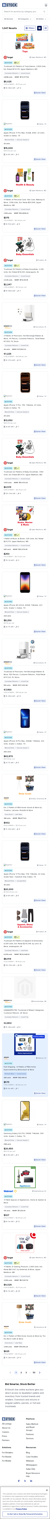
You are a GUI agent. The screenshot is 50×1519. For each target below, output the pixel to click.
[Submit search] (44, 12)
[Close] (47, 1490)
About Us (6, 1428)
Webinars (30, 1461)
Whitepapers (31, 1465)
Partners (5, 1440)
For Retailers (7, 1452)
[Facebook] (19, 1481)
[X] (25, 1481)
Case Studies (32, 1456)
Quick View (40, 93)
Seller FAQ (30, 1469)
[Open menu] (46, 5)
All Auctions (8, 19)
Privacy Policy (21, 1509)
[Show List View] (45, 28)
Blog (28, 1452)
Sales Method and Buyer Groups (32, 1427)
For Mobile (6, 1461)
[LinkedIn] (31, 1481)
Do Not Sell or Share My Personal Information (25, 1514)
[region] (25, 1503)
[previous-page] (10, 1372)
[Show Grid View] (39, 28)
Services (30, 1438)
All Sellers (40, 19)
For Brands (6, 1456)
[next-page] (39, 1372)
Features (30, 1434)
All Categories (23, 19)
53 (34, 1372)
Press (4, 1436)
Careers (5, 1432)
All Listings (7, 1424)
